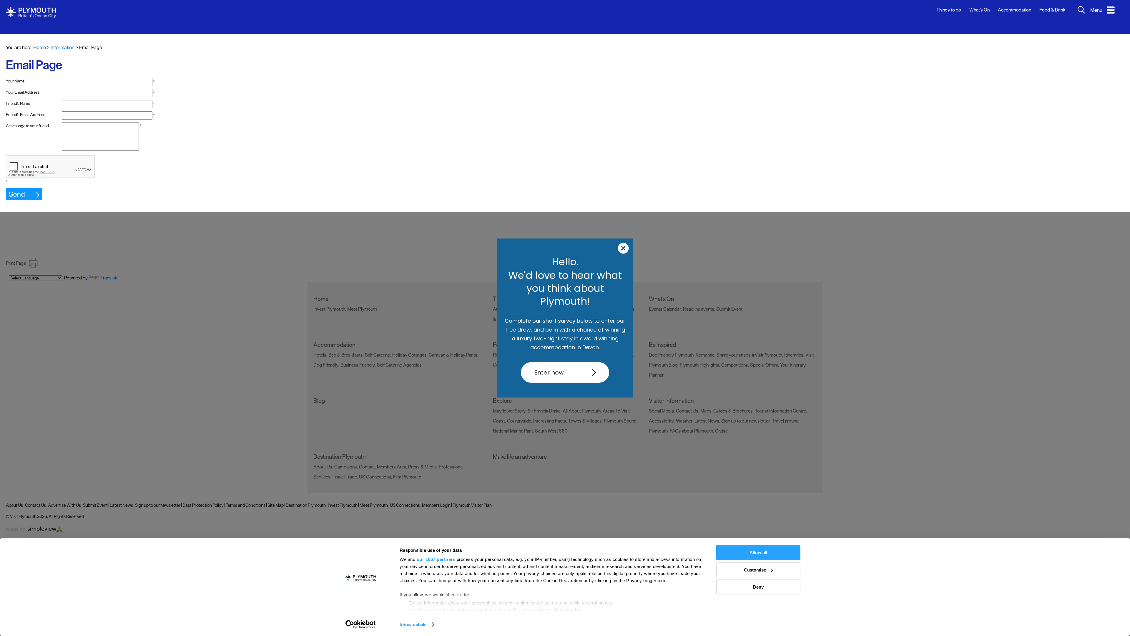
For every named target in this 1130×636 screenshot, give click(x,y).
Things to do (948, 10)
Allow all (758, 552)
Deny (758, 586)
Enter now (549, 372)
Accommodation (1014, 10)
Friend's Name (18, 103)
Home (39, 47)
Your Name (15, 81)
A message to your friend (27, 125)
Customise (755, 569)
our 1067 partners (436, 559)
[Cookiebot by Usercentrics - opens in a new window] (360, 624)
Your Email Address (23, 92)
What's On (979, 10)
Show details (413, 624)
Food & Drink (1052, 10)
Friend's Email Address (25, 114)
